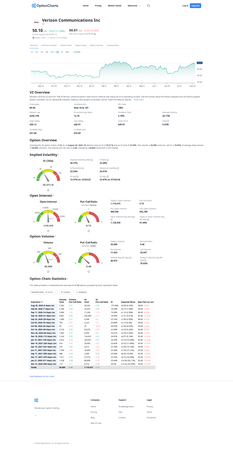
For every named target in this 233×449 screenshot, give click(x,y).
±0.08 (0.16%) (127, 305)
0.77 (71, 364)
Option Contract (96, 45)
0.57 (71, 333)
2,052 (61, 340)
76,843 (87, 350)
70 (85, 326)
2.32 (97, 347)
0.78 (97, 360)
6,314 (86, 364)
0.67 (97, 336)
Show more (139, 99)
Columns (67, 292)
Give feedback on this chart (42, 376)
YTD (52, 52)
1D (32, 52)
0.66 (71, 316)
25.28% (114, 350)
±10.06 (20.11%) (128, 360)
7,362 (61, 305)
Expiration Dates (42, 292)
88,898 (87, 360)
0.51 (71, 319)
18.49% (114, 316)
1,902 (61, 333)
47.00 (143, 350)
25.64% (114, 360)
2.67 (71, 322)
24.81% (114, 336)
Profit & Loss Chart (49, 45)
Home (85, 5)
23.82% (114, 343)
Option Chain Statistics (48, 278)
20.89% (114, 322)
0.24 (97, 353)
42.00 (144, 357)
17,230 (87, 312)
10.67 (98, 326)
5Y (62, 52)
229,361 (87, 340)
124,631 (87, 336)
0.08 (71, 360)
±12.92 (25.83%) (128, 364)
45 (60, 326)
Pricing (98, 5)
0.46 (71, 329)
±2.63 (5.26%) (127, 329)
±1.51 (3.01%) (127, 316)
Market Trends (114, 5)
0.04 (71, 353)
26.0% (113, 364)
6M (47, 52)
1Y (57, 52)
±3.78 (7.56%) (127, 333)
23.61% (114, 333)
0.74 (97, 357)
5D (37, 52)
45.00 (144, 316)
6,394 (86, 333)
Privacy (150, 406)
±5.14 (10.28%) (127, 340)
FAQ (120, 412)
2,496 (86, 353)
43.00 (144, 336)
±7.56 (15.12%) (127, 350)
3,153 (61, 329)
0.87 (71, 343)
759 (60, 322)
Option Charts (66, 45)
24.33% (114, 340)
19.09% (114, 312)
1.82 (71, 312)
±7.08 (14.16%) (127, 347)
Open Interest (41, 195)
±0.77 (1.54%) (127, 309)
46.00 (143, 329)
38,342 (87, 305)
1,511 (61, 357)
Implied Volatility (43, 154)
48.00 (143, 305)
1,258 (61, 360)
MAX (67, 52)
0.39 (71, 309)
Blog (93, 417)
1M (41, 52)
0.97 (97, 343)
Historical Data (113, 45)
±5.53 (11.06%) (127, 343)
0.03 (71, 357)
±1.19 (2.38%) (127, 312)
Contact (122, 417)
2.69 (71, 350)
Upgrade (195, 5)
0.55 (97, 309)
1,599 (61, 350)
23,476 (87, 309)
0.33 (97, 364)
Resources (132, 5)
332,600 (87, 316)
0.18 (71, 326)
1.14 (97, 312)
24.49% (114, 353)
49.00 (143, 309)
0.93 (97, 329)
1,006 (61, 319)
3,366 (61, 312)
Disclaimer (151, 417)
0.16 (71, 340)
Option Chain (81, 45)
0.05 (71, 347)
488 (60, 353)
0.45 (97, 305)
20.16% (114, 319)
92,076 (87, 329)
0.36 (71, 336)
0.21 (71, 305)
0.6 (97, 333)
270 (60, 347)
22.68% (114, 329)
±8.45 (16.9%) (127, 353)
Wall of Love (96, 423)
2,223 (86, 322)
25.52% (114, 357)
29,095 (87, 343)
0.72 (97, 316)
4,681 (61, 316)
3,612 (86, 347)
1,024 (61, 336)
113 (60, 364)
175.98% (114, 305)
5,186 (61, 309)
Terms (149, 412)
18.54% (114, 309)
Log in (185, 5)
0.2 (97, 319)
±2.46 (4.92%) (127, 326)
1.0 (97, 322)
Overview (34, 45)
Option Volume (42, 236)
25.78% (114, 347)
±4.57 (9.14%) (127, 336)
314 (60, 343)
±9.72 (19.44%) (127, 357)
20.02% (114, 326)
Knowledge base (126, 406)
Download (82, 292)
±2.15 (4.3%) (126, 322)
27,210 (87, 357)
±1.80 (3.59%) (127, 319)
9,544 (86, 319)
